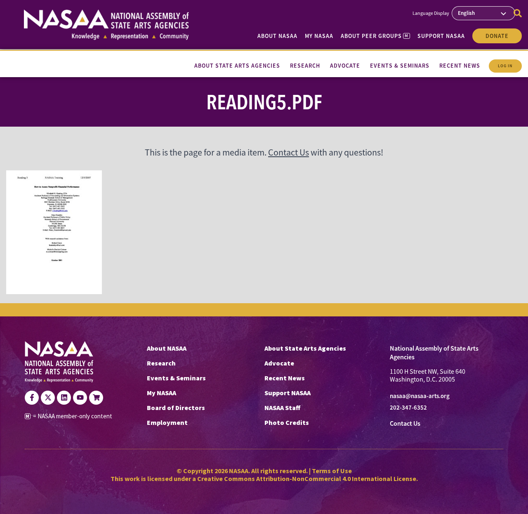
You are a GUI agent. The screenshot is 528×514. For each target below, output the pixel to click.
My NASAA (319, 36)
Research (161, 363)
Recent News (284, 378)
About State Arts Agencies (305, 348)
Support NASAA (441, 36)
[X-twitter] (48, 398)
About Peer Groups (374, 36)
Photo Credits (286, 422)
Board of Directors (176, 407)
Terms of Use (332, 471)
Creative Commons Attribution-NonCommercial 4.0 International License (306, 478)
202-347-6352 (408, 407)
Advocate (279, 363)
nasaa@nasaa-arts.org (420, 396)
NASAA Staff (282, 407)
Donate (497, 36)
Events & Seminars (176, 378)
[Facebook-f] (32, 398)
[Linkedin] (64, 398)
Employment (167, 422)
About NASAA (277, 36)
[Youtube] (80, 398)
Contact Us (288, 152)
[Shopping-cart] (96, 398)
